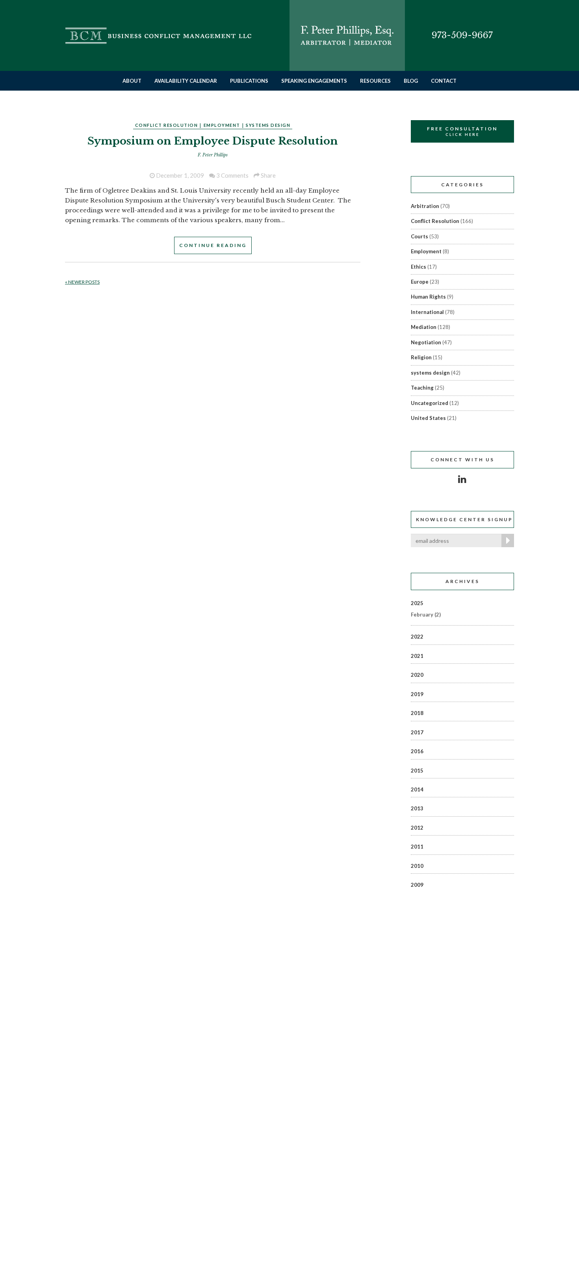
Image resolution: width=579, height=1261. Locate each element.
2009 (417, 885)
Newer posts (82, 282)
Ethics (418, 267)
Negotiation (426, 342)
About (131, 81)
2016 (417, 751)
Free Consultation (462, 131)
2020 (417, 675)
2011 (417, 846)
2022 (417, 636)
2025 (417, 603)
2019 (417, 694)
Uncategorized (429, 403)
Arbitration (425, 206)
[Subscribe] (506, 540)
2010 (417, 866)
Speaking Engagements (314, 81)
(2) (426, 614)
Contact (444, 81)
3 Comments (232, 175)
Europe (420, 282)
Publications (249, 81)
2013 (417, 808)
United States (428, 418)
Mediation (423, 327)
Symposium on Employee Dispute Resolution (212, 141)
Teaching (422, 387)
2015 (417, 770)
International (427, 312)
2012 (417, 828)
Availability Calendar (185, 81)
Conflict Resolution (166, 125)
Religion (421, 357)
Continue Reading (213, 245)
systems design (268, 125)
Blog (411, 81)
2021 (417, 656)
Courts (419, 236)
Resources (375, 81)
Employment (222, 125)
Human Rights (428, 296)
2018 (417, 713)
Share (268, 175)
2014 (417, 789)
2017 (417, 732)
